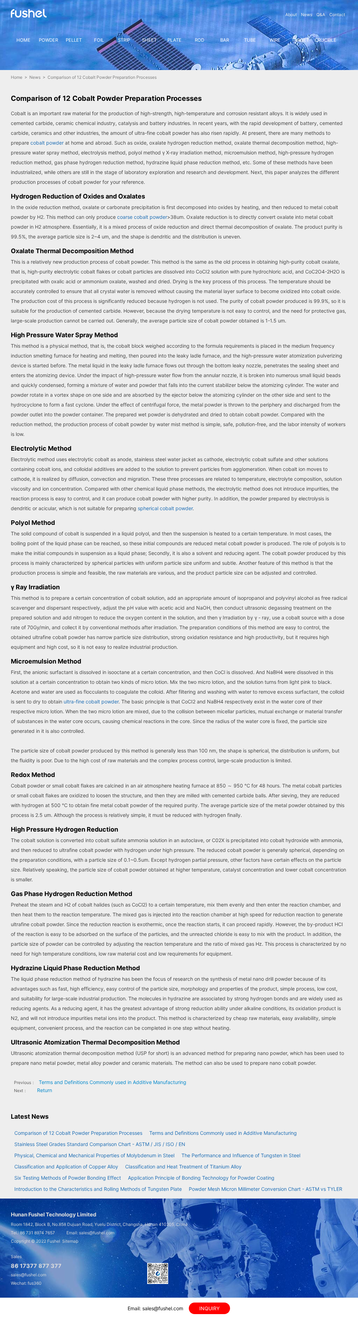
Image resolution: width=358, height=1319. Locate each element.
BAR (224, 40)
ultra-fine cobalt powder (91, 701)
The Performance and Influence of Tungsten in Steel (240, 1155)
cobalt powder (47, 143)
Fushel (53, 1241)
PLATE (174, 40)
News (306, 14)
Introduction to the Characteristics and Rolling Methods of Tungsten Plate (98, 1189)
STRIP (124, 40)
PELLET (74, 40)
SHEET (149, 40)
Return (44, 1090)
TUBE (250, 40)
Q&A (320, 14)
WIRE (275, 40)
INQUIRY (209, 1308)
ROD (199, 40)
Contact (337, 14)
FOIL (99, 40)
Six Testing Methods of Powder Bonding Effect (67, 1178)
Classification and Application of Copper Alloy (66, 1166)
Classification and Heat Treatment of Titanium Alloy (183, 1166)
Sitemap (70, 1241)
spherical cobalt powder (165, 508)
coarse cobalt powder (142, 217)
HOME (23, 40)
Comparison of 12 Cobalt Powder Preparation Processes (78, 1133)
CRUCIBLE (325, 40)
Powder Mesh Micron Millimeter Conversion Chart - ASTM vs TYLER (265, 1189)
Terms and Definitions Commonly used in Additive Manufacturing (112, 1082)
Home (16, 77)
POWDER (48, 40)
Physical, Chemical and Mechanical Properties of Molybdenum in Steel (94, 1155)
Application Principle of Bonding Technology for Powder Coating (201, 1178)
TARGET (300, 40)
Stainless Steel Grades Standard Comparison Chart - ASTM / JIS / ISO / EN (99, 1144)
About (291, 14)
